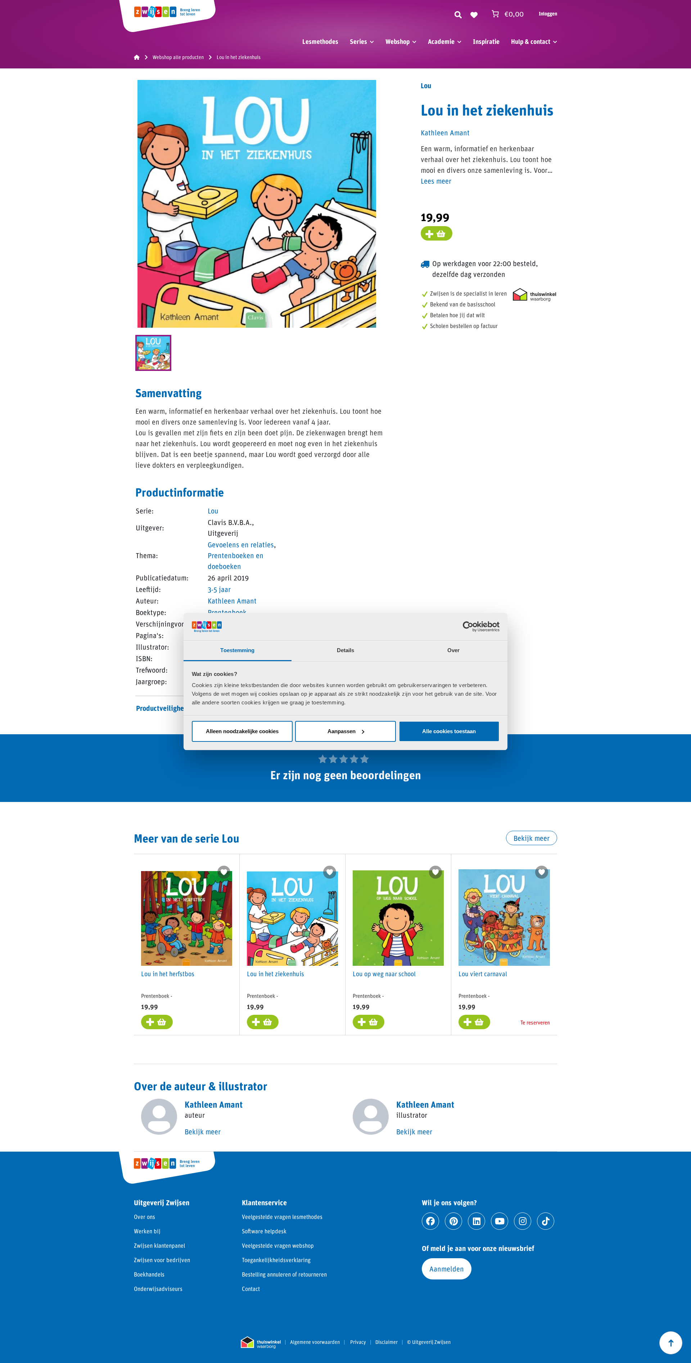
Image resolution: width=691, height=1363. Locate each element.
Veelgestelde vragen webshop (278, 1245)
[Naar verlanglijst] (474, 13)
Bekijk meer (532, 838)
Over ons (144, 1216)
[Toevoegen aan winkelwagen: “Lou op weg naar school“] (368, 1022)
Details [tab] (345, 650)
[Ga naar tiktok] (545, 1221)
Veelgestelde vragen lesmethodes (282, 1216)
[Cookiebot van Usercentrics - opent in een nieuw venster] (468, 626)
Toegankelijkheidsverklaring (276, 1260)
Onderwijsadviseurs (158, 1288)
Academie (441, 41)
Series (358, 41)
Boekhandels (149, 1274)
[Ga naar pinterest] (453, 1221)
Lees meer (436, 180)
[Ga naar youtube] (499, 1221)
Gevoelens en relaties (241, 544)
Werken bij (147, 1231)
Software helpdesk (264, 1231)
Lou (213, 510)
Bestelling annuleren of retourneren (284, 1274)
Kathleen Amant (232, 600)
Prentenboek (227, 612)
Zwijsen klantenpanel (159, 1245)
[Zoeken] (458, 13)
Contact (251, 1288)
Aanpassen (342, 731)
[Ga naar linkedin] (476, 1221)
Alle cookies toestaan (449, 731)
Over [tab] (453, 650)
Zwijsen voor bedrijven (162, 1260)
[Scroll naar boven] (670, 1342)
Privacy (358, 1342)
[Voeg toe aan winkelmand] (436, 233)
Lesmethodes (320, 41)
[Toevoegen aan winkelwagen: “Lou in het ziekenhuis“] (263, 1022)
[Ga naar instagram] (522, 1221)
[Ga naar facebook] (430, 1221)
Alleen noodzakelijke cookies (242, 731)
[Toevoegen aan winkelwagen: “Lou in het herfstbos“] (157, 1022)
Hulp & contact (530, 41)
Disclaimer (386, 1342)
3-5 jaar (219, 589)
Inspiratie (486, 41)
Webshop (397, 41)
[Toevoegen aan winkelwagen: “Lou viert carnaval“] (474, 1022)
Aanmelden (446, 1268)
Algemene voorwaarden (315, 1342)
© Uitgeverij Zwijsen (429, 1342)
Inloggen (548, 13)
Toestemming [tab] (237, 650)
